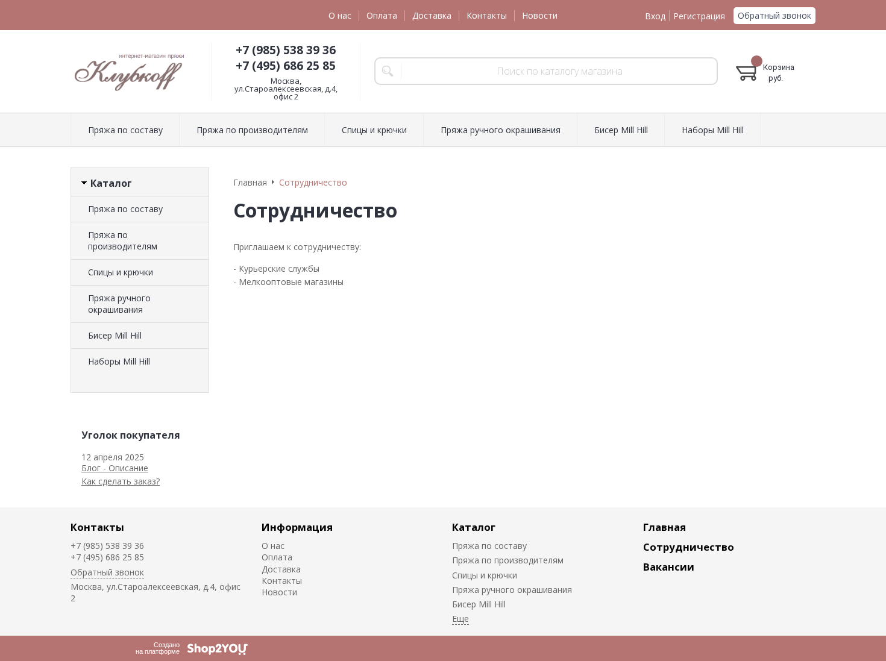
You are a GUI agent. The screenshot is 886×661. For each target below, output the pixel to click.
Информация (297, 527)
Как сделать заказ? (120, 481)
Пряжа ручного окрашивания (119, 303)
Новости (540, 15)
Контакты (487, 15)
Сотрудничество (688, 547)
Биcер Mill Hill (115, 335)
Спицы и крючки (120, 272)
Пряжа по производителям (122, 240)
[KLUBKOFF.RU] (131, 71)
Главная (664, 527)
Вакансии (668, 567)
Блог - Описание (114, 468)
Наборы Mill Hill (119, 361)
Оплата (381, 15)
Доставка (431, 15)
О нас (339, 15)
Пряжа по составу (125, 209)
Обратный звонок (774, 15)
